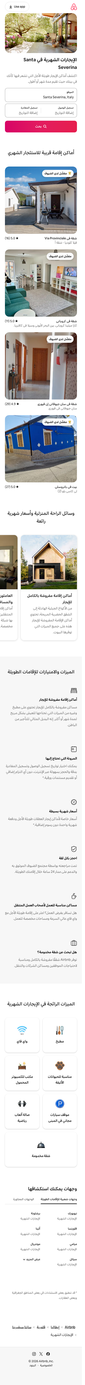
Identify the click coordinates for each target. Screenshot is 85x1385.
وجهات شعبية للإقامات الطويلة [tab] (59, 1199)
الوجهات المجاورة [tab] (23, 1199)
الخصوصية (46, 1365)
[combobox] (41, 97)
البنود (33, 1365)
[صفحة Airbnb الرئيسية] (74, 6)
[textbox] (59, 112)
